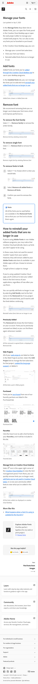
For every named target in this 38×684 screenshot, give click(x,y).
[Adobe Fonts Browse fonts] (35, 9)
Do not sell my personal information (12, 680)
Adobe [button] (5, 657)
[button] (27, 2)
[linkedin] (15, 672)
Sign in (33, 3)
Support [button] (5, 652)
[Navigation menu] (3, 3)
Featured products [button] (8, 661)
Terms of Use (6, 678)
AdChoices (26, 680)
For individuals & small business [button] (13, 639)
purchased (16, 394)
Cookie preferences (16, 678)
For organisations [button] (8, 648)
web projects (15, 355)
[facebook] (4, 672)
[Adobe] (10, 3)
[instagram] (8, 672)
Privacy (25, 675)
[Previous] (11, 568)
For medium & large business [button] (12, 643)
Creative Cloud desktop (14, 471)
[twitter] (11, 672)
